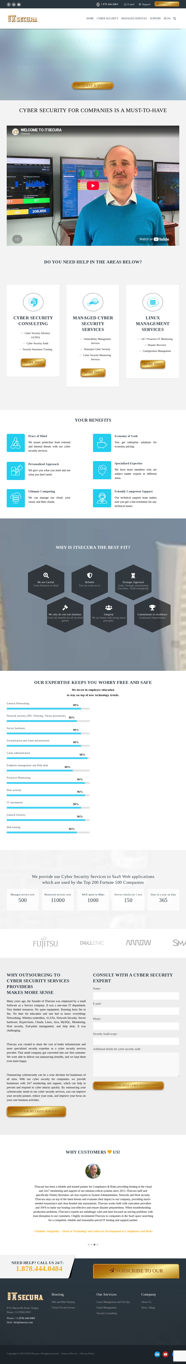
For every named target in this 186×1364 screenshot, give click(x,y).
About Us (146, 1298)
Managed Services (134, 18)
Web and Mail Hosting (63, 1298)
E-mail (131, 4)
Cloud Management (106, 1303)
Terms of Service (69, 1349)
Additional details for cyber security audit (117, 1049)
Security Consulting (106, 1309)
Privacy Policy (87, 1349)
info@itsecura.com (23, 1318)
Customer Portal (168, 4)
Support (146, 4)
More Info (33, 362)
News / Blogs (148, 1303)
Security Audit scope (106, 1033)
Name (97, 988)
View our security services (36, 1111)
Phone (97, 1018)
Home (90, 18)
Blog (167, 18)
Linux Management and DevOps (113, 1298)
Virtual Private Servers (63, 1303)
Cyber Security (107, 18)
